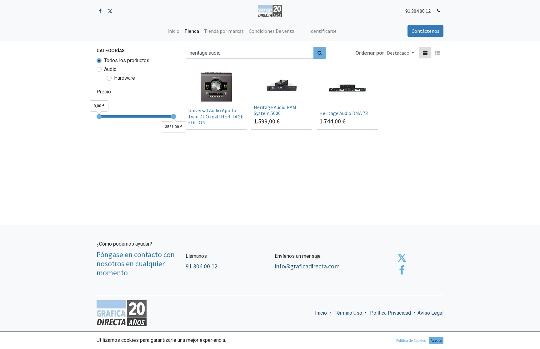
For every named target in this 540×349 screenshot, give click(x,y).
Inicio (321, 313)
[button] (400, 52)
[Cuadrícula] (425, 52)
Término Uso (348, 313)
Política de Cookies (411, 340)
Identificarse (323, 31)
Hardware (124, 78)
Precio (104, 92)
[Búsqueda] (319, 53)
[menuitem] (173, 31)
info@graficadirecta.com (307, 266)
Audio (110, 69)
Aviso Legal (430, 313)
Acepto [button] (436, 340)
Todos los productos (126, 60)
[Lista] (437, 52)
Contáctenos (425, 31)
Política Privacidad (390, 313)
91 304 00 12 (418, 11)
